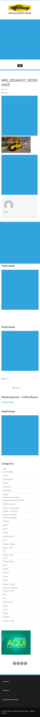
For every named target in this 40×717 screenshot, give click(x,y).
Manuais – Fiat (8, 548)
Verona (5, 580)
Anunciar (6, 681)
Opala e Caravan (8, 536)
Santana (5, 613)
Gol (4, 598)
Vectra (5, 540)
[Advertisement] (20, 39)
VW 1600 (6, 617)
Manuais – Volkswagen (10, 588)
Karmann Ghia (8, 602)
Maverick (6, 572)
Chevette (6, 521)
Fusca (5, 594)
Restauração (7, 490)
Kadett (5, 525)
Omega (5, 532)
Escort (5, 565)
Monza (5, 529)
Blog (4, 469)
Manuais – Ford (8, 555)
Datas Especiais (8, 479)
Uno (4, 551)
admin (6, 93)
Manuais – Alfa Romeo (10, 511)
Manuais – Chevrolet (10, 514)
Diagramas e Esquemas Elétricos (13, 500)
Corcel (5, 557)
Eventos (5, 483)
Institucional (7, 486)
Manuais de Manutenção (11, 497)
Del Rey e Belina (8, 561)
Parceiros (6, 690)
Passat (5, 609)
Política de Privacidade (10, 699)
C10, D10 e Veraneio (10, 517)
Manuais (6, 494)
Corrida (5, 475)
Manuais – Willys (8, 621)
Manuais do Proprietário (11, 508)
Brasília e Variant (8, 591)
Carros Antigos (8, 472)
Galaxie (5, 569)
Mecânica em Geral (9, 504)
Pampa (5, 576)
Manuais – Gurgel (9, 584)
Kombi (5, 605)
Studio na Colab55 (7, 402)
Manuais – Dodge (9, 544)
